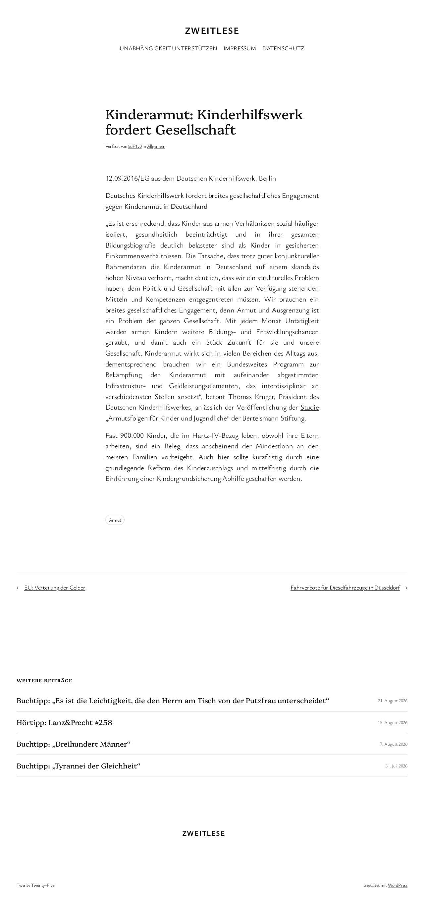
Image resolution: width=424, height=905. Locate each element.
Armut (115, 520)
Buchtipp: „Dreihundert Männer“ (74, 744)
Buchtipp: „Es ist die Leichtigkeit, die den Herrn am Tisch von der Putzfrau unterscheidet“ (173, 700)
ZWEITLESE (212, 30)
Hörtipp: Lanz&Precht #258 (64, 722)
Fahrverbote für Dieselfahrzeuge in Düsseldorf (345, 587)
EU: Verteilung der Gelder (54, 587)
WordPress (397, 885)
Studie (309, 407)
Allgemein (156, 146)
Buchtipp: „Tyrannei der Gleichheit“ (78, 765)
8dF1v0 (135, 146)
